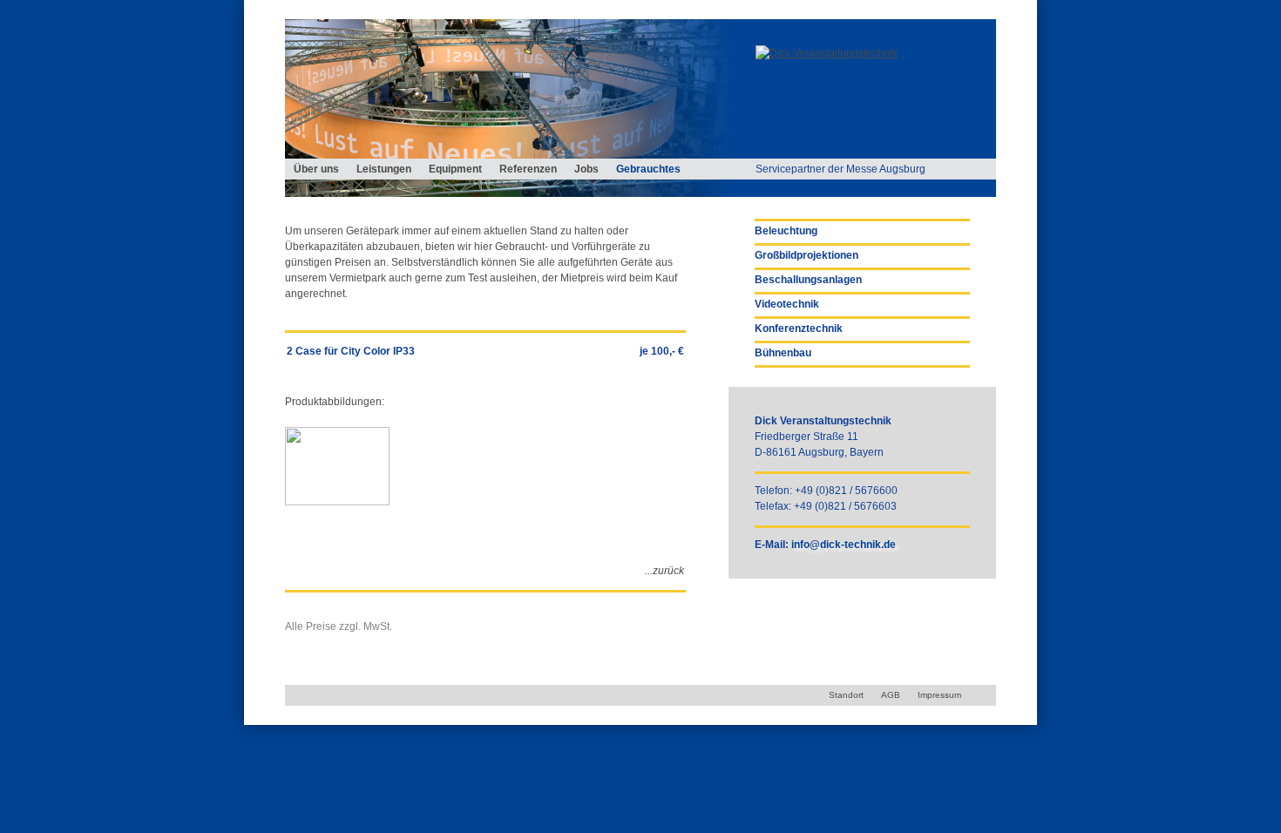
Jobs (586, 169)
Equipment (455, 169)
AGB (890, 695)
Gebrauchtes (648, 169)
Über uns (316, 169)
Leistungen (383, 169)
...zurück (664, 571)
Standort (846, 695)
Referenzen (528, 169)
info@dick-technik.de (843, 544)
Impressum (939, 695)
